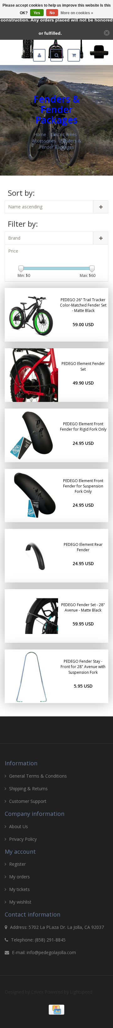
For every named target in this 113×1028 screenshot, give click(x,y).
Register (17, 864)
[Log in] (41, 55)
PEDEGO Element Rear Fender (83, 547)
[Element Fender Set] (31, 375)
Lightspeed (81, 992)
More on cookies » (77, 13)
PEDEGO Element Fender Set (83, 366)
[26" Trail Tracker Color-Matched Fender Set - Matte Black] (31, 315)
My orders (19, 877)
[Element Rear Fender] (31, 556)
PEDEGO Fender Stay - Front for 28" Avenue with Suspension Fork (83, 667)
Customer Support (27, 801)
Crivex (37, 992)
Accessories (44, 141)
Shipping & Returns (28, 789)
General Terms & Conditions (38, 776)
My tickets (19, 889)
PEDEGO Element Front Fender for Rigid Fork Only (83, 426)
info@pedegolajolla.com (51, 952)
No (52, 13)
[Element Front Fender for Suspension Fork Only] (31, 496)
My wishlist (20, 902)
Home (40, 134)
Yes (37, 13)
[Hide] (106, 33)
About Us (18, 826)
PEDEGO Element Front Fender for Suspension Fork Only (83, 486)
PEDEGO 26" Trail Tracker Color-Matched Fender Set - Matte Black (83, 305)
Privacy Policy (23, 839)
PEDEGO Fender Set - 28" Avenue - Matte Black (83, 607)
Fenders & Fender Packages (60, 144)
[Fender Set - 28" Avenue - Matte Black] (31, 616)
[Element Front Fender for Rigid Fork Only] (31, 435)
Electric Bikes (63, 134)
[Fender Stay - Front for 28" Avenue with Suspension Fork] (31, 676)
